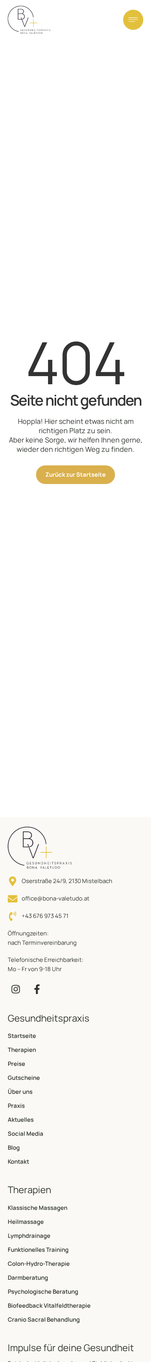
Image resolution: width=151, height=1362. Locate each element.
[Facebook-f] (37, 989)
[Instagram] (15, 989)
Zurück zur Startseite (75, 474)
